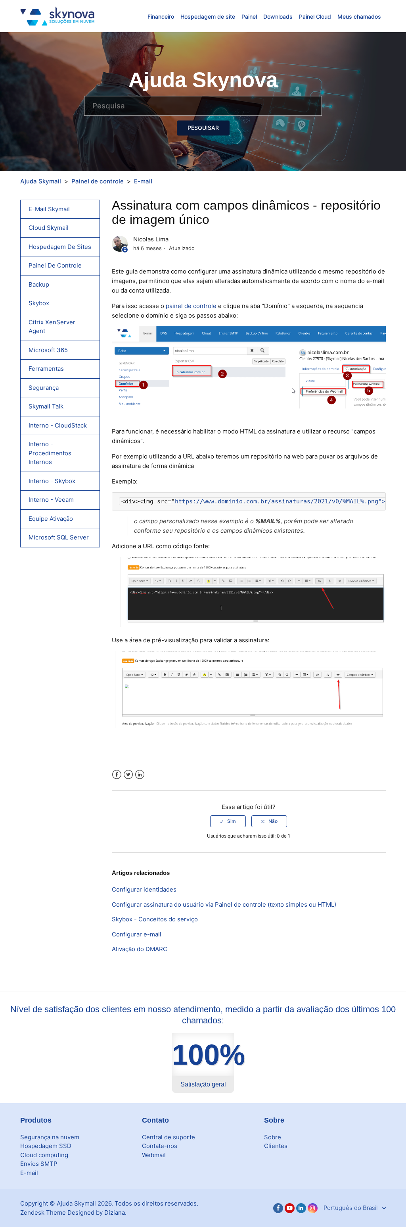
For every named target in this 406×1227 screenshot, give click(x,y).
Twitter (128, 775)
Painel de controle (97, 181)
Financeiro (160, 16)
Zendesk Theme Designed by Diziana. (73, 1212)
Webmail (154, 1155)
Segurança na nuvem (49, 1137)
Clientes (275, 1146)
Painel (249, 16)
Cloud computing (44, 1155)
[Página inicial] (57, 15)
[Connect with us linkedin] (301, 1208)
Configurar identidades (144, 889)
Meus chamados (359, 16)
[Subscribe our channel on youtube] (290, 1208)
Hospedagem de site (207, 16)
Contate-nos (159, 1146)
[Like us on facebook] (278, 1208)
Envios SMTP (38, 1163)
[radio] (228, 821)
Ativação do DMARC (139, 949)
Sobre (272, 1137)
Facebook (117, 775)
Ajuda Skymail (40, 181)
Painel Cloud (315, 16)
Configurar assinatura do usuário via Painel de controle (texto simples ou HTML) (224, 904)
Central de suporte (168, 1137)
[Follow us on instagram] (313, 1208)
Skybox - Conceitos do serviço (155, 919)
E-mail (143, 181)
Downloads (278, 16)
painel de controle (191, 306)
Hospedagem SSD (45, 1146)
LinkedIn (140, 775)
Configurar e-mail (136, 934)
